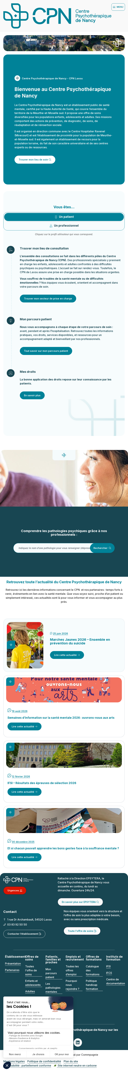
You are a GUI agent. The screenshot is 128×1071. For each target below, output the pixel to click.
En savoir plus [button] (32, 395)
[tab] (64, 217)
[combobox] (59, 548)
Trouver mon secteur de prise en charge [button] (48, 298)
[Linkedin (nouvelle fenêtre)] (78, 1042)
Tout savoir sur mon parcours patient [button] (46, 350)
